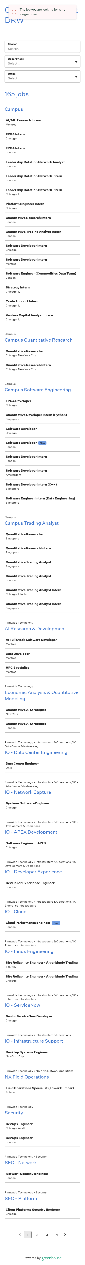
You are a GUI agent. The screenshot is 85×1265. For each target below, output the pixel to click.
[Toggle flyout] (76, 62)
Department (16, 59)
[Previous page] (20, 1235)
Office (12, 73)
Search (12, 44)
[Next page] (65, 1235)
